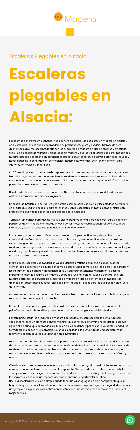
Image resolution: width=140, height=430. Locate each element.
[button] (130, 420)
